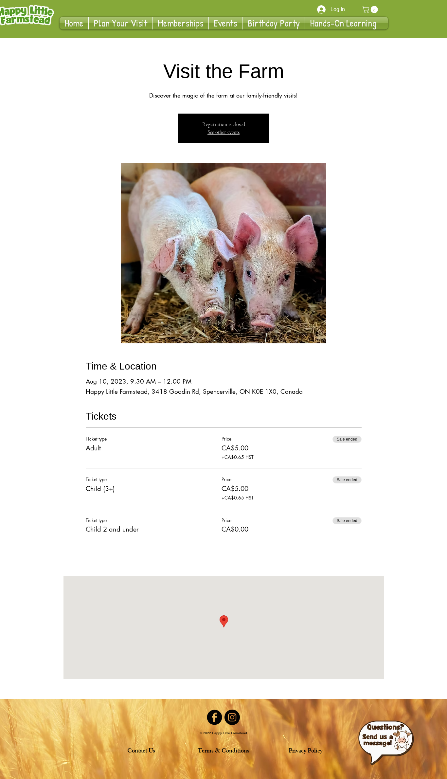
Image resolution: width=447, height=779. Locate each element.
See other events (223, 132)
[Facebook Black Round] (214, 717)
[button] (371, 9)
